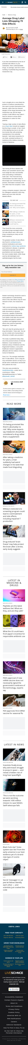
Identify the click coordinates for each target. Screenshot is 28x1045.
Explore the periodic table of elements (8, 951)
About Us (14, 1003)
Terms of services (19, 279)
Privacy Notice (20, 281)
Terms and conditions (14, 1006)
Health (3, 14)
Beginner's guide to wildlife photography (19, 961)
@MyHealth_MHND (8, 376)
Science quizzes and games (8, 961)
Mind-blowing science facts (19, 965)
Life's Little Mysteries (8, 935)
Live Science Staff (13, 28)
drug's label (9, 126)
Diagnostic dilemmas (8, 937)
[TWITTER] (12, 384)
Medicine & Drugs (12, 14)
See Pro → (16, 2)
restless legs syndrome (18, 246)
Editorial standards (14, 1025)
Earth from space (20, 935)
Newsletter (22, 57)
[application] (14, 153)
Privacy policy (14, 1009)
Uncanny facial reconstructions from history (19, 951)
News (21, 29)
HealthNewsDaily (7, 370)
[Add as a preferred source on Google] (14, 989)
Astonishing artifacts (19, 937)
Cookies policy (14, 1012)
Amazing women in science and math (19, 946)
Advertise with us (14, 1015)
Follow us (14, 57)
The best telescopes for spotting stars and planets (8, 965)
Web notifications (14, 1018)
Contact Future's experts (14, 1000)
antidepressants (15, 242)
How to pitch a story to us (14, 1028)
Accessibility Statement (14, 997)
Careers (14, 1021)
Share (6, 57)
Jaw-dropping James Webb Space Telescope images (8, 947)
